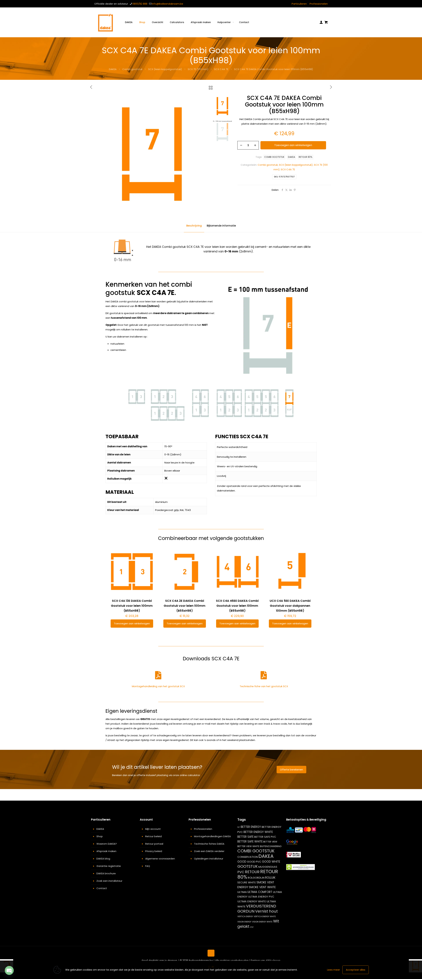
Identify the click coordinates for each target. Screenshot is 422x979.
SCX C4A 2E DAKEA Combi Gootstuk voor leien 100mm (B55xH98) (184, 606)
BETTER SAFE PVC (265, 837)
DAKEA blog (103, 858)
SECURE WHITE (246, 882)
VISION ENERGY (244, 921)
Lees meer (333, 969)
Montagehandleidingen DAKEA (212, 836)
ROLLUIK (270, 878)
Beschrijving (194, 225)
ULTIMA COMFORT (259, 892)
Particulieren (299, 3)
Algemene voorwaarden (160, 858)
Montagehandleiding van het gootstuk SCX (158, 686)
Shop (99, 836)
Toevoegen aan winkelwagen (293, 145)
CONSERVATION (247, 857)
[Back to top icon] (211, 953)
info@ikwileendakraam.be (167, 3)
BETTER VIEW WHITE (248, 846)
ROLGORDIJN (256, 878)
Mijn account (153, 829)
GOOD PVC (254, 862)
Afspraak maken (106, 851)
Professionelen (319, 3)
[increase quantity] (255, 145)
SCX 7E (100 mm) (198, 69)
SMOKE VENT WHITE (262, 887)
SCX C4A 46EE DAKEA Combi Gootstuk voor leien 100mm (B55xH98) (237, 606)
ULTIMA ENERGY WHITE (251, 901)
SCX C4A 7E (221, 69)
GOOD (241, 862)
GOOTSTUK (247, 866)
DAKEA (113, 69)
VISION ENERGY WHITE (262, 921)
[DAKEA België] (105, 22)
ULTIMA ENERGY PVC (261, 897)
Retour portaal (154, 843)
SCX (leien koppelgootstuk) (165, 69)
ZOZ (252, 927)
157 (238, 827)
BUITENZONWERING (271, 846)
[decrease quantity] (241, 145)
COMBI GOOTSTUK (274, 157)
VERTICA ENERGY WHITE (265, 916)
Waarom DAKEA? (106, 843)
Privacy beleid (153, 851)
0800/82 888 (139, 3)
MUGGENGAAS (267, 867)
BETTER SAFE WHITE (250, 841)
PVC (240, 872)
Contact (101, 888)
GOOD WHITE (271, 862)
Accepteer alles (355, 969)
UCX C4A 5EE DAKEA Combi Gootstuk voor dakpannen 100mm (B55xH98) (290, 606)
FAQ (147, 866)
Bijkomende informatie (221, 225)
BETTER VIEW (270, 841)
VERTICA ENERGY (245, 916)
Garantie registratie (108, 866)
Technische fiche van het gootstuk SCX (264, 686)
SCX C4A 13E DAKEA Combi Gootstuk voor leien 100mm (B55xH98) (132, 606)
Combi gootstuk (132, 69)
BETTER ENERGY (251, 827)
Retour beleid (153, 836)
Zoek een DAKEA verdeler (209, 851)
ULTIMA (242, 892)
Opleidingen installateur (208, 858)
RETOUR (252, 871)
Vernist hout (266, 911)
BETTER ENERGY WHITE (258, 832)
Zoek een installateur (109, 881)
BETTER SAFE (245, 837)
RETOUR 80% (305, 157)
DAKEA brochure (106, 873)
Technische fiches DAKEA (209, 843)
